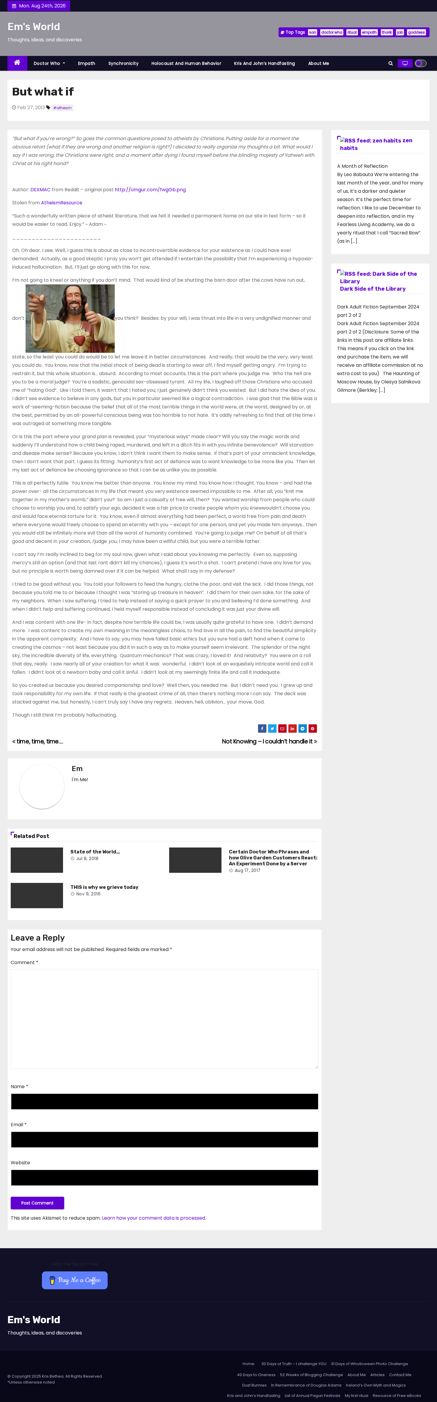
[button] (391, 63)
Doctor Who (48, 63)
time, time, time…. (39, 741)
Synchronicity (124, 63)
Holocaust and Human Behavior (186, 63)
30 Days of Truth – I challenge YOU (293, 1364)
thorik (387, 32)
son (312, 32)
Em (77, 769)
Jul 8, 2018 (87, 858)
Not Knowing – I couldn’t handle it (268, 741)
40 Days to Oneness (256, 1375)
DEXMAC (40, 189)
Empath (86, 63)
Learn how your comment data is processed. (154, 1218)
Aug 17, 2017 (248, 870)
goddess (416, 32)
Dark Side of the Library (373, 289)
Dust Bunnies (254, 1385)
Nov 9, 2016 (88, 894)
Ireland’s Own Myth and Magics (376, 1385)
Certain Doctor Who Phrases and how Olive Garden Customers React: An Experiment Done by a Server (273, 858)
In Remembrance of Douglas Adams (306, 1385)
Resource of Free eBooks (397, 1395)
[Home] (17, 63)
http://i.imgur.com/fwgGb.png (151, 189)
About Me (318, 63)
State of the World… (95, 852)
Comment (24, 962)
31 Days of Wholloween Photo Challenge (369, 1364)
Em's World (33, 27)
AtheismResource (61, 202)
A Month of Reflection (362, 166)
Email (19, 1124)
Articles (377, 1375)
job (400, 32)
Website (20, 1162)
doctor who (331, 32)
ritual (352, 32)
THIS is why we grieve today (104, 887)
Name (19, 1086)
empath (369, 32)
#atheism (62, 107)
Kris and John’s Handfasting (264, 63)
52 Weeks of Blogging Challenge (311, 1375)
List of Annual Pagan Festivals (312, 1395)
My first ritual (356, 1395)
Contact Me (400, 1375)
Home (248, 1364)
